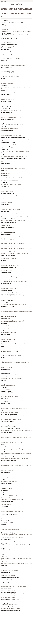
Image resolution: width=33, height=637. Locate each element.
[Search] (1, 16)
